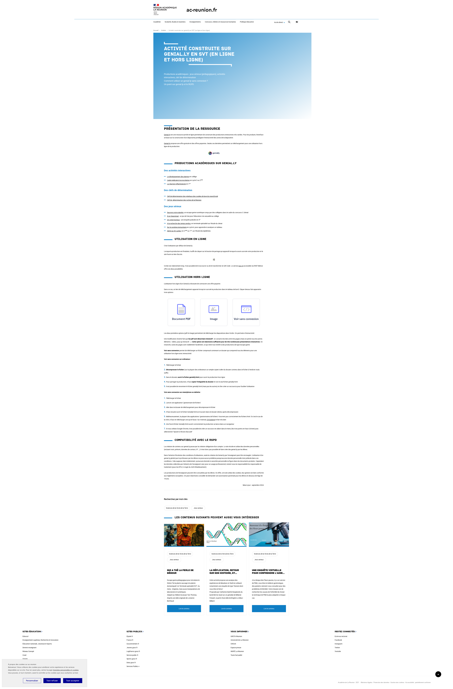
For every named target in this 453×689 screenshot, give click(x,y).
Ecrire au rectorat (341, 636)
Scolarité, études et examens (175, 22)
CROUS (233, 644)
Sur (168, 227)
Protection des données (381, 682)
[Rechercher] (289, 22)
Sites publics (134, 631)
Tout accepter (72, 680)
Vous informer (239, 631)
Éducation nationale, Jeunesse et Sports (37, 644)
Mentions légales (367, 682)
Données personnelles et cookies (66, 670)
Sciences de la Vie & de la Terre (177, 508)
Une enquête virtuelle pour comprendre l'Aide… (268, 571)
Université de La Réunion (240, 640)
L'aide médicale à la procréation (178, 180)
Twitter (337, 647)
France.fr (130, 640)
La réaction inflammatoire (176, 184)
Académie (157, 22)
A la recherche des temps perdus (179, 223)
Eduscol (25, 636)
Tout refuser (52, 680)
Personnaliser (32, 680)
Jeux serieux (198, 508)
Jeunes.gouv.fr (132, 647)
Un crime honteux (173, 220)
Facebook (338, 640)
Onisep (25, 659)
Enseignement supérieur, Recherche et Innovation (40, 640)
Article (163, 30)
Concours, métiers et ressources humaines (220, 22)
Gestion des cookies (397, 682)
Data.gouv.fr (131, 662)
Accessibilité (297, 22)
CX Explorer (211, 420)
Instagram (338, 644)
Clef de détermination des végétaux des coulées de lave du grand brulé (192, 196)
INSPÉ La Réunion (237, 651)
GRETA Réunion (236, 636)
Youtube (338, 651)
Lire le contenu (184, 608)
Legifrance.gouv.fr (133, 651)
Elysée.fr (130, 636)
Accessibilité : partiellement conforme (418, 682)
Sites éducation (32, 631)
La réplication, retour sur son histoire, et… (224, 571)
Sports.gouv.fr (132, 659)
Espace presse (236, 647)
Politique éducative (247, 22)
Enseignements (195, 22)
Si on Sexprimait (173, 216)
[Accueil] (165, 9)
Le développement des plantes (178, 176)
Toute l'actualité (236, 655)
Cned (24, 655)
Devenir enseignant (29, 647)
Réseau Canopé (28, 651)
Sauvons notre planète (175, 212)
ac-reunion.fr (201, 10)
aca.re (241, 266)
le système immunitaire (178, 227)
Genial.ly (167, 135)
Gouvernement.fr (133, 644)
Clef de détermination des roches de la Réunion (184, 200)
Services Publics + (133, 666)
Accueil (155, 30)
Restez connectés (345, 631)
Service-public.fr (132, 655)
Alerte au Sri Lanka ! (174, 231)
